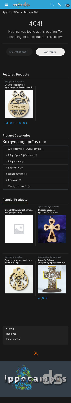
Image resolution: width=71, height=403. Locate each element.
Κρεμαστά (54, 206)
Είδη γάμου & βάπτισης (21, 155)
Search (52, 4)
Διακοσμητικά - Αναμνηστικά (24, 148)
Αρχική (10, 328)
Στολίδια (18, 257)
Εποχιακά (9, 81)
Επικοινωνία (13, 339)
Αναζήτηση (50, 51)
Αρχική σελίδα (11, 12)
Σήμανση (13, 180)
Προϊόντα (11, 333)
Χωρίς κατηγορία (17, 186)
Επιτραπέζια (43, 257)
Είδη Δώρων (14, 161)
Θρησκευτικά (15, 173)
